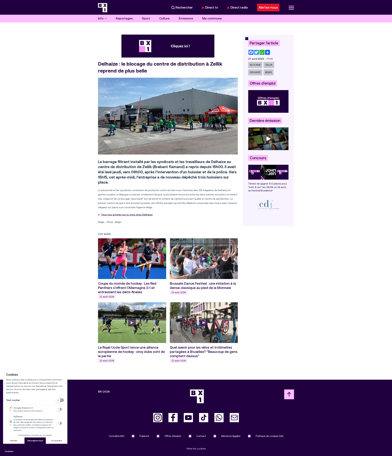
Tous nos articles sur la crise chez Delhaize (127, 214)
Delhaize (255, 72)
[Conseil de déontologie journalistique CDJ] (268, 204)
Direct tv (211, 7)
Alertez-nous (268, 7)
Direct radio (239, 7)
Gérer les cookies (196, 448)
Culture (164, 18)
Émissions (186, 18)
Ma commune (212, 18)
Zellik (269, 65)
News (268, 72)
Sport (146, 18)
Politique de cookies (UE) (269, 436)
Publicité (144, 436)
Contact (201, 436)
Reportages (124, 18)
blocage (255, 65)
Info (101, 18)
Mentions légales (230, 436)
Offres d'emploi (172, 436)
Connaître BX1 (116, 436)
